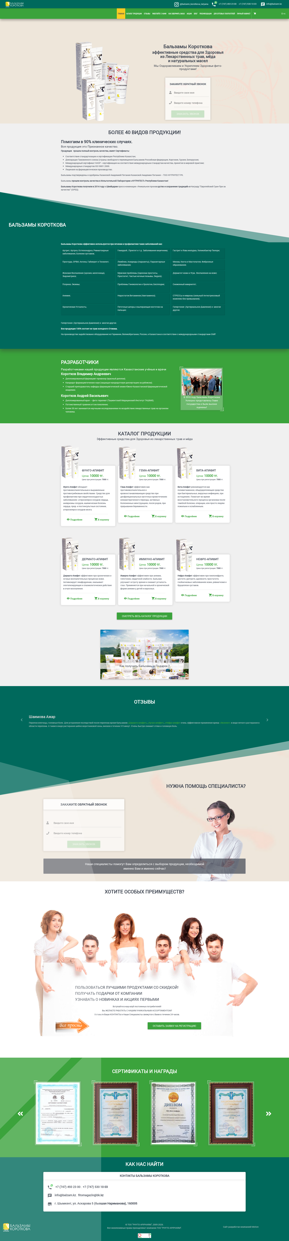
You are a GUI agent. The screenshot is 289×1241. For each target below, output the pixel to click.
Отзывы (147, 13)
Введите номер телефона (188, 102)
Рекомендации (206, 13)
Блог (195, 13)
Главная (121, 13)
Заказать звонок (188, 114)
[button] (267, 720)
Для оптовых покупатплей (224, 13)
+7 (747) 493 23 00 (227, 3)
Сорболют (125, 722)
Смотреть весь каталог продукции (144, 616)
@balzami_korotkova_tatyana (194, 4)
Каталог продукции (134, 13)
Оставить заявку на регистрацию (174, 1025)
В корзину (103, 519)
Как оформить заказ (176, 13)
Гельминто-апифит (109, 722)
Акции (189, 13)
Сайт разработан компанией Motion (241, 1226)
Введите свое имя (184, 92)
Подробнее (133, 516)
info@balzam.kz (274, 3)
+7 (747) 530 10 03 (247, 3)
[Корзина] (255, 13)
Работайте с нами (159, 13)
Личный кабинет (243, 13)
